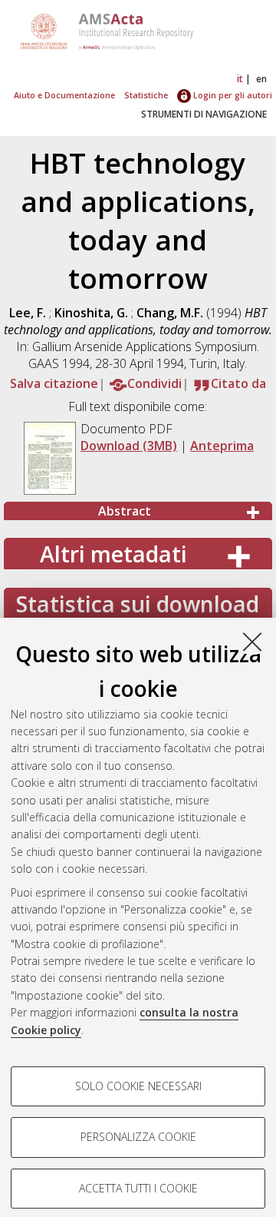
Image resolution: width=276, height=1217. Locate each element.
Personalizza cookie (138, 1136)
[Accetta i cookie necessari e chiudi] (252, 641)
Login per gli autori (231, 95)
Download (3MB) (128, 445)
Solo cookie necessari (138, 1086)
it (240, 78)
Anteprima (222, 445)
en (261, 78)
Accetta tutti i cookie (138, 1188)
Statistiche (146, 95)
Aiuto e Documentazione (64, 95)
